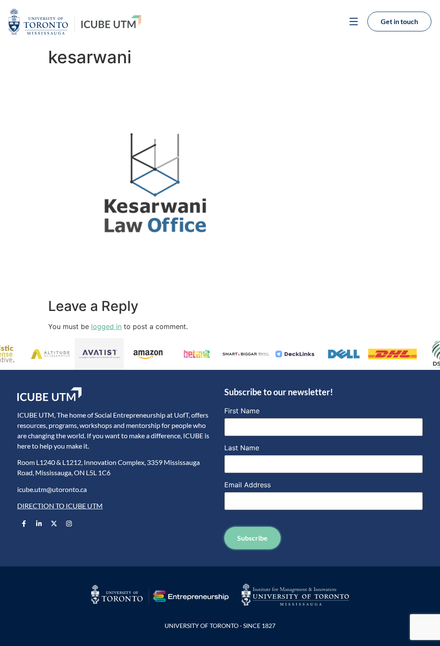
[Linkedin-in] (38, 523)
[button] (353, 22)
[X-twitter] (53, 523)
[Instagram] (68, 523)
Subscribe (252, 538)
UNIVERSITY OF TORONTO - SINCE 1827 (220, 625)
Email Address (247, 484)
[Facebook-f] (23, 523)
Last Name (241, 447)
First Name (242, 410)
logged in (106, 326)
